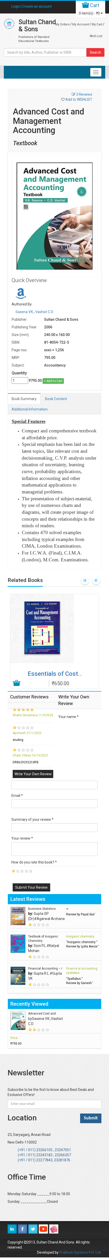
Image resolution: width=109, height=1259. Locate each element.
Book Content (56, 399)
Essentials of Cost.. (55, 673)
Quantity (19, 373)
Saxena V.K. (24, 312)
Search (95, 52)
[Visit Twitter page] (33, 1229)
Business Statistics (42, 909)
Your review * (22, 838)
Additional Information (30, 409)
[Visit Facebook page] (22, 1229)
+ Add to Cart (53, 381)
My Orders (62, 24)
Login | (16, 6)
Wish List (96, 36)
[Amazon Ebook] (20, 296)
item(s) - (89, 13)
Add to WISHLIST (78, 99)
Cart (94, 5)
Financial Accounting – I (45, 968)
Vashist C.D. (44, 312)
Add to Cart (17, 683)
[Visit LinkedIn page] (12, 1229)
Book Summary (24, 399)
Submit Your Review (31, 887)
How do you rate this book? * (34, 862)
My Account (80, 24)
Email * (17, 796)
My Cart (97, 24)
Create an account (37, 6)
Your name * (68, 717)
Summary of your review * (32, 819)
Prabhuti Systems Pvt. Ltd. (80, 1252)
